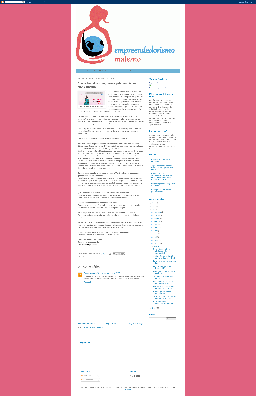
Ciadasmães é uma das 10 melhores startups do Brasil (164, 257)
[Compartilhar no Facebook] (121, 253)
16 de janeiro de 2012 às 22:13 (108, 273)
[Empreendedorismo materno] (150, 86)
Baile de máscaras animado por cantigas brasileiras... (163, 287)
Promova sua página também (158, 88)
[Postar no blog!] (116, 253)
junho (156, 231)
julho (156, 228)
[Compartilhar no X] (119, 253)
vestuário (98, 257)
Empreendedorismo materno (158, 83)
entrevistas (91, 257)
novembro (157, 215)
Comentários (88, 380)
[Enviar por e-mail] (114, 253)
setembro (157, 221)
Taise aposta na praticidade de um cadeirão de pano (164, 297)
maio (156, 234)
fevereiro (157, 243)
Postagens (87, 376)
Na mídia (134, 71)
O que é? (91, 71)
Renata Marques (90, 273)
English (145, 71)
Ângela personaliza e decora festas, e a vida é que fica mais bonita (162, 168)
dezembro (157, 212)
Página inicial (111, 324)
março (156, 240)
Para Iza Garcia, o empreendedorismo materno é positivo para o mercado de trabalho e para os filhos (162, 176)
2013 (154, 206)
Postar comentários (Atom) (93, 327)
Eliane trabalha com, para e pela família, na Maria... (163, 282)
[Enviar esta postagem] (109, 253)
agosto (156, 225)
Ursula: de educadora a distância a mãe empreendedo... (161, 251)
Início (80, 71)
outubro (157, 218)
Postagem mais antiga (135, 324)
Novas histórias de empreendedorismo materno (164, 302)
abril (155, 237)
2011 (154, 308)
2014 (154, 203)
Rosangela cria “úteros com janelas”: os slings (161, 191)
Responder (88, 282)
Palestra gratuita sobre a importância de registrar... (163, 292)
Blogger (128, 390)
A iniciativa (121, 71)
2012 (154, 209)
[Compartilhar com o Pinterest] (124, 253)
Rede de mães (105, 71)
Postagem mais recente (86, 324)
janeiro (156, 246)
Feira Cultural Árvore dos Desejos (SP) (162, 267)
